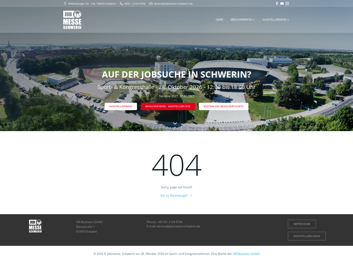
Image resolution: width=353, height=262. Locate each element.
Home (219, 19)
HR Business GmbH (246, 254)
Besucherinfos (241, 19)
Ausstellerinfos (274, 19)
